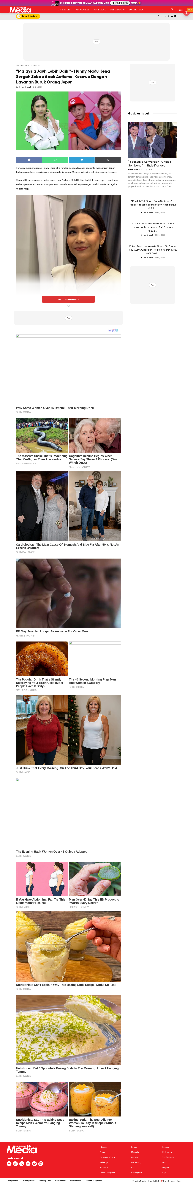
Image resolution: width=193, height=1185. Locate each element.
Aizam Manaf (25, 87)
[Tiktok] (168, 16)
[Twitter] (165, 16)
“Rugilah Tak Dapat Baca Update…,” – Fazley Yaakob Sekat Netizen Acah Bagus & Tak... (152, 204)
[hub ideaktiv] (181, 8)
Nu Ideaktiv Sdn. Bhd (154, 1181)
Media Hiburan (22, 65)
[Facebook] (158, 16)
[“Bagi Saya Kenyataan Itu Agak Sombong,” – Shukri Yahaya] (152, 140)
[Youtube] (172, 16)
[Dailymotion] (175, 16)
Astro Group (176, 1181)
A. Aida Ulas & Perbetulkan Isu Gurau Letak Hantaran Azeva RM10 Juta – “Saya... (152, 227)
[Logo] (20, 10)
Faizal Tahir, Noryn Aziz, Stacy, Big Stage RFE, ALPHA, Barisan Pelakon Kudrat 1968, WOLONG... (152, 249)
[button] (172, 9)
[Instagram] (161, 16)
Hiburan (36, 65)
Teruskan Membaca (68, 299)
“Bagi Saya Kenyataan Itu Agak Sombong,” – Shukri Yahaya (149, 163)
